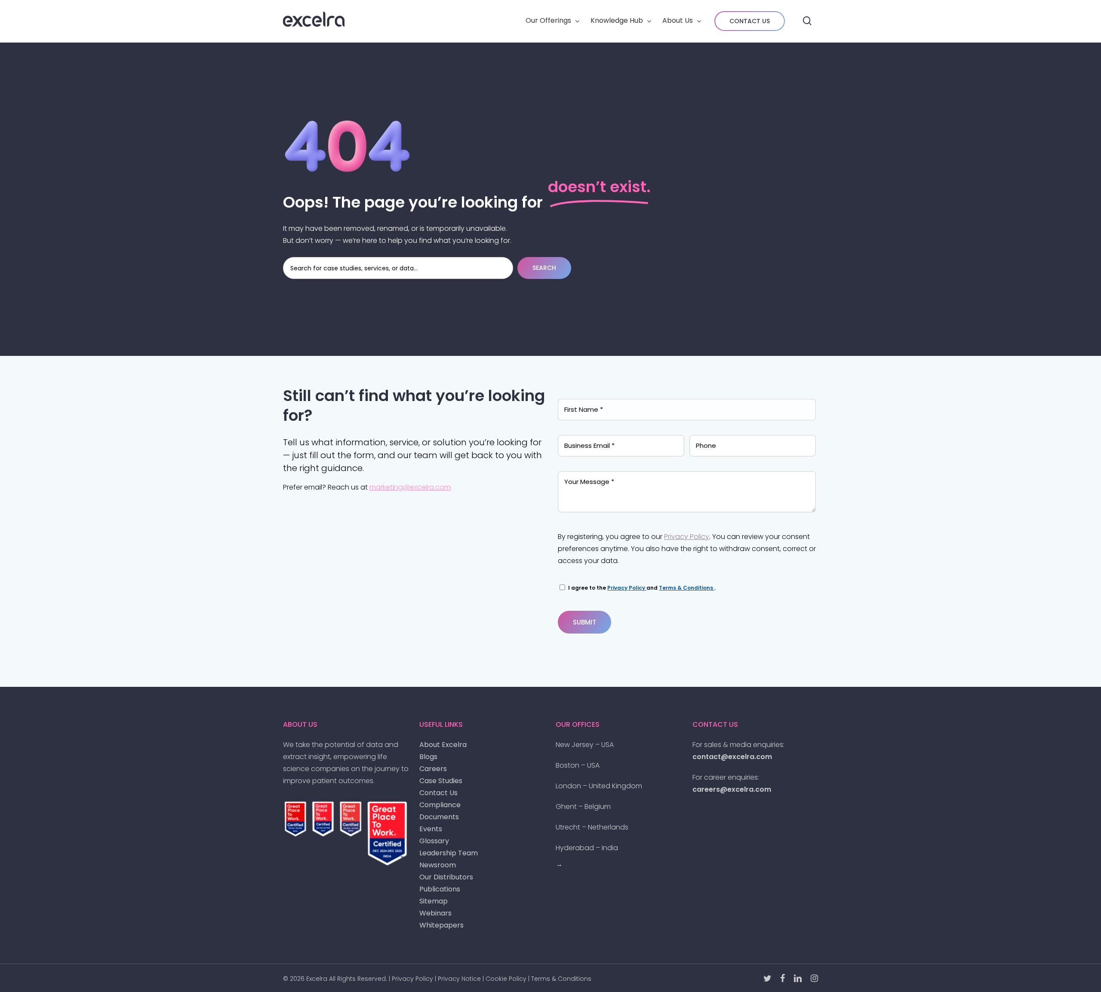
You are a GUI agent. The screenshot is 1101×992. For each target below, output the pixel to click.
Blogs (428, 757)
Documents (439, 817)
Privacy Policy (686, 537)
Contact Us (438, 793)
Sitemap (433, 901)
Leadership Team (448, 853)
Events (430, 829)
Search (544, 267)
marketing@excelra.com (410, 487)
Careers (433, 769)
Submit (584, 622)
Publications (439, 889)
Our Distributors (446, 877)
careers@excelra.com (731, 789)
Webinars (435, 913)
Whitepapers (441, 925)
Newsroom (437, 865)
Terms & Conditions (686, 587)
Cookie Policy (506, 978)
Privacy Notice (459, 978)
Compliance (440, 805)
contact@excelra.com (732, 757)
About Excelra (443, 745)
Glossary (434, 841)
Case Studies (440, 781)
